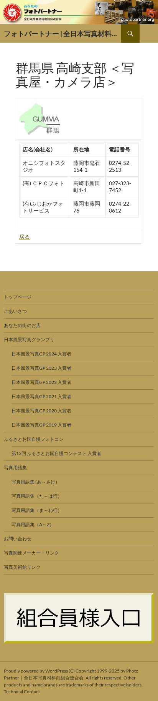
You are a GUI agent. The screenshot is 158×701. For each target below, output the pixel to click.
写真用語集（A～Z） (33, 524)
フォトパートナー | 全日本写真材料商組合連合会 (62, 33)
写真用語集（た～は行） (37, 496)
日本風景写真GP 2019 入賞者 (41, 425)
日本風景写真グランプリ (29, 339)
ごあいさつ (15, 311)
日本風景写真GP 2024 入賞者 (41, 354)
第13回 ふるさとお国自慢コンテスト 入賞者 (56, 453)
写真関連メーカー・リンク (31, 553)
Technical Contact (22, 691)
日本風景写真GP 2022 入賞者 (41, 382)
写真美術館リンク (22, 567)
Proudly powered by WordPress (36, 671)
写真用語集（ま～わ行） (37, 510)
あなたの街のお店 (22, 325)
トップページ (17, 297)
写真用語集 (15, 467)
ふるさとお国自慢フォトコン (34, 439)
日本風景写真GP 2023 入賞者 (41, 368)
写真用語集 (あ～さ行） (36, 482)
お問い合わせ (17, 539)
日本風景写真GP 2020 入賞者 (41, 411)
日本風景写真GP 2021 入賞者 (41, 396)
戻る (24, 236)
